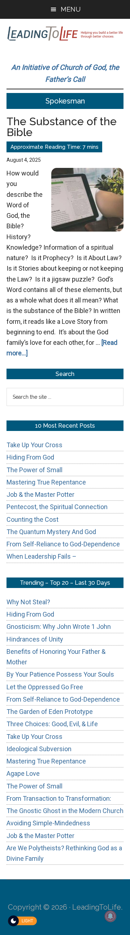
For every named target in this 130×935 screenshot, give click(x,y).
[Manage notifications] (110, 916)
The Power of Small (34, 470)
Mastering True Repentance (46, 482)
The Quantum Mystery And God (51, 532)
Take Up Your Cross (34, 445)
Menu (71, 9)
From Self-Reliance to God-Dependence (63, 544)
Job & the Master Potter (40, 494)
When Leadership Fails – (41, 556)
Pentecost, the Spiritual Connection (57, 507)
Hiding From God (30, 457)
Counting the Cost (32, 519)
